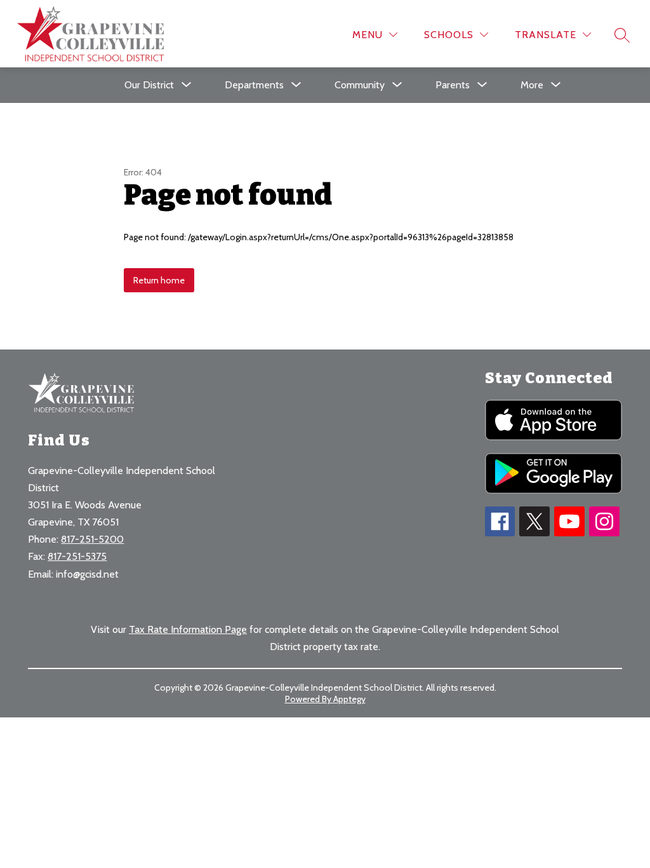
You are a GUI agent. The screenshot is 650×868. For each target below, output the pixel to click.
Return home (159, 280)
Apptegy (349, 699)
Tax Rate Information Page (188, 629)
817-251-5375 (77, 556)
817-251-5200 (92, 539)
